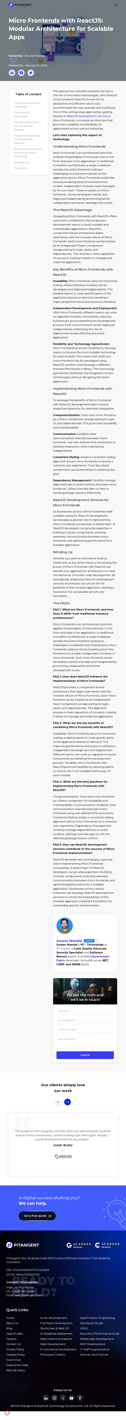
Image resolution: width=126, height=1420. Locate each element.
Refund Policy (15, 1370)
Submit (85, 1055)
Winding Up (21, 162)
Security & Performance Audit (99, 1333)
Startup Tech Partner (94, 1354)
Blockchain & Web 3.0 (54, 1328)
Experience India (17, 1365)
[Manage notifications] (7, 1412)
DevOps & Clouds (91, 1323)
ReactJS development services (87, 116)
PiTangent (63, 948)
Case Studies (14, 1333)
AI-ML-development (53, 1318)
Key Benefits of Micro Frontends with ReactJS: (27, 126)
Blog (9, 1328)
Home (10, 1318)
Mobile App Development (97, 1338)
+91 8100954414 (24, 1287)
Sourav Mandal (69, 941)
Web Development (53, 1344)
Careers (11, 1338)
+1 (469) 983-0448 (22, 1291)
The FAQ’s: (20, 168)
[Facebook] (21, 73)
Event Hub (13, 1359)
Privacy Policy (15, 1349)
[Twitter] (30, 73)
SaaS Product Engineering (97, 1318)
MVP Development (92, 1344)
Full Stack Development (56, 1323)
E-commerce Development (58, 1349)
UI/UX (84, 1328)
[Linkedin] (12, 73)
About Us (12, 1323)
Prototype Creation (53, 1354)
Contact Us (13, 1344)
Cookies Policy (15, 1354)
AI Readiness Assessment (56, 1333)
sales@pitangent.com (29, 1295)
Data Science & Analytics (56, 1338)
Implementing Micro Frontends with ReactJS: (27, 139)
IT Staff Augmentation (95, 1349)
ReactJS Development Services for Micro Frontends (28, 152)
